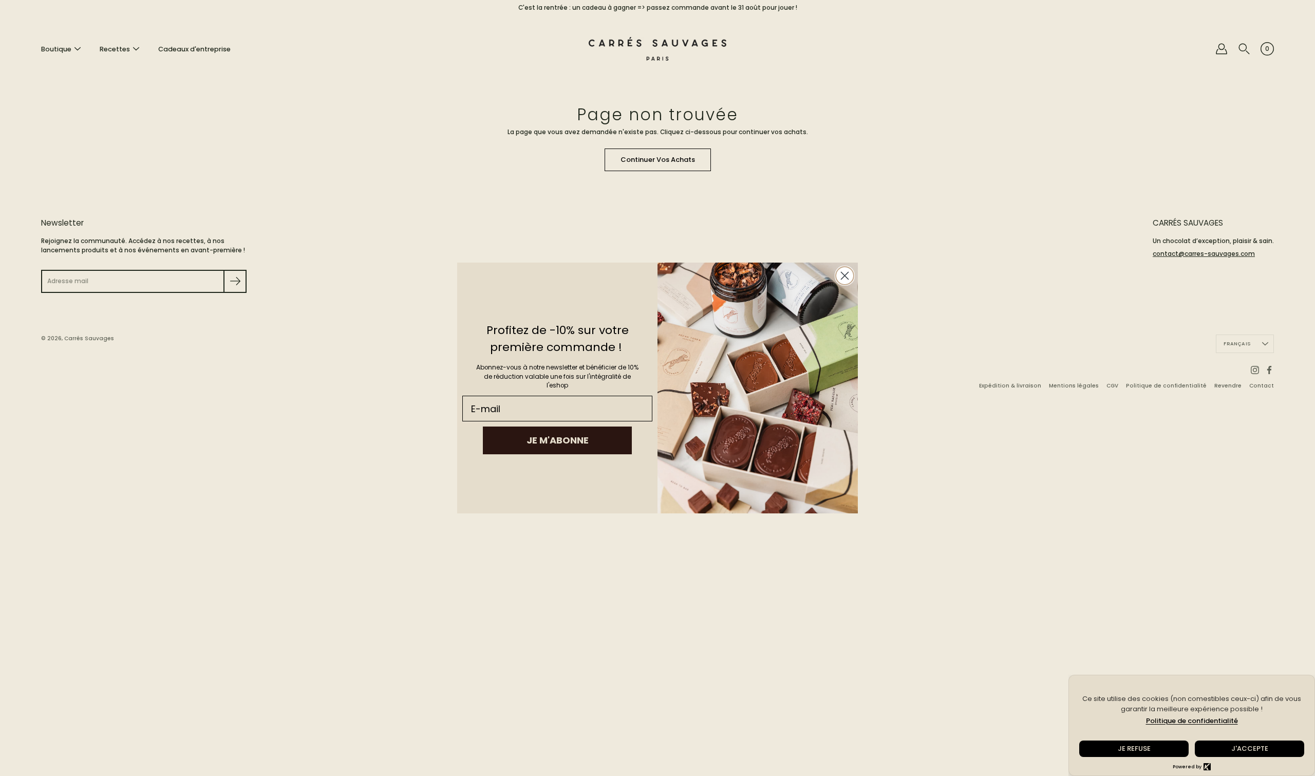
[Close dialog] (845, 276)
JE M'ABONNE (558, 440)
